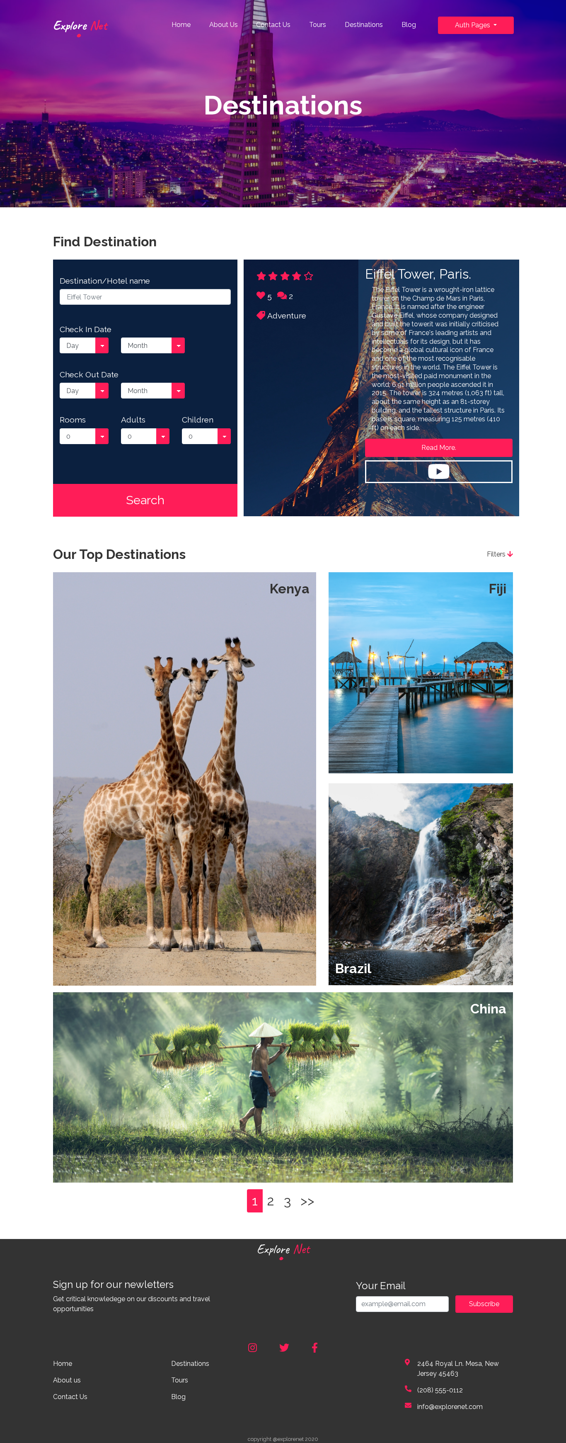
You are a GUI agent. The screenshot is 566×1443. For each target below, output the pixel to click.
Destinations (364, 25)
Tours (317, 25)
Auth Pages (473, 25)
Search (145, 500)
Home (183, 24)
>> (307, 1200)
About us (67, 1380)
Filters (497, 554)
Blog (409, 25)
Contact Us (273, 25)
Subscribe (484, 1304)
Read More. (438, 448)
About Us (223, 25)
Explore (80, 25)
